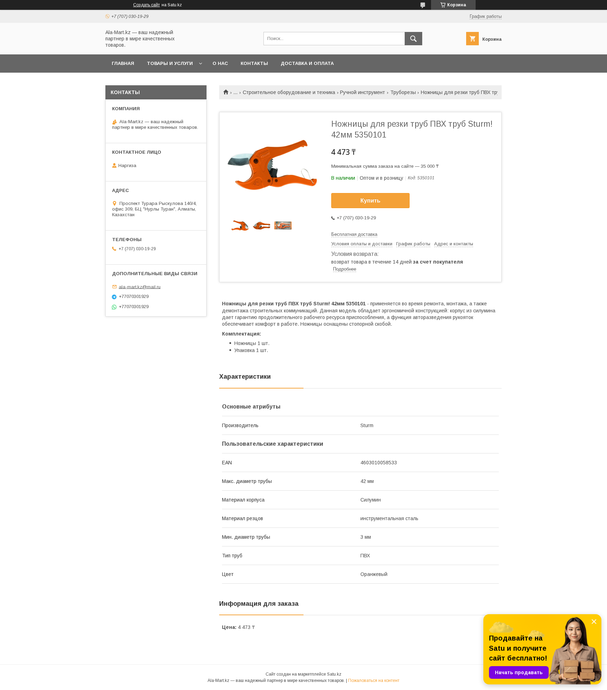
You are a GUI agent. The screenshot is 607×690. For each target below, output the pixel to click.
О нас (220, 63)
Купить (370, 201)
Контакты (254, 63)
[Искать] (413, 38)
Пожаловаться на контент (373, 680)
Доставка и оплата (307, 63)
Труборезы (403, 92)
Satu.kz (334, 674)
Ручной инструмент (362, 92)
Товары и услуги (170, 63)
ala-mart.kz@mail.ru (140, 286)
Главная (123, 63)
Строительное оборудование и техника (289, 92)
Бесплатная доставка (354, 234)
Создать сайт (146, 4)
